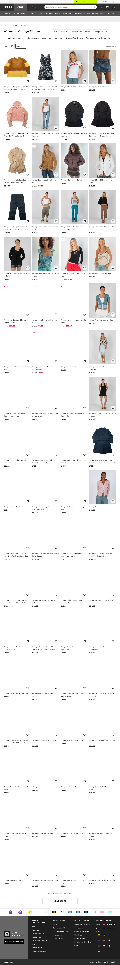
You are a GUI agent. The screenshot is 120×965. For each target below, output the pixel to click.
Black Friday (78, 935)
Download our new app (85, 2)
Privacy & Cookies (95, 962)
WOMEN (20, 7)
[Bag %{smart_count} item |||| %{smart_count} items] (113, 7)
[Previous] (51, 31)
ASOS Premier (36, 937)
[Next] (114, 31)
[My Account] (102, 7)
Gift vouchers (78, 928)
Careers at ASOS (59, 928)
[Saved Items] (107, 7)
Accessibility (112, 962)
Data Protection (37, 948)
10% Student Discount (39, 940)
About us (56, 924)
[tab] (7, 13)
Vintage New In (60, 31)
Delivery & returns (38, 933)
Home (6, 25)
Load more (60, 901)
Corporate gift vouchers (82, 931)
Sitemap (34, 944)
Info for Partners (79, 938)
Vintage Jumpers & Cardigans (106, 31)
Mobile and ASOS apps (82, 924)
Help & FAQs (103, 2)
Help (33, 926)
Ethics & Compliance (39, 951)
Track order (35, 930)
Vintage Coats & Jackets (80, 31)
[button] (99, 935)
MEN (34, 7)
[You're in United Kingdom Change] (113, 2)
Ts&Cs (105, 962)
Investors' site (57, 935)
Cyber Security (58, 938)
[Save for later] (27, 81)
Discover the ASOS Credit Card (83, 944)
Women (14, 25)
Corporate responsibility (61, 931)
